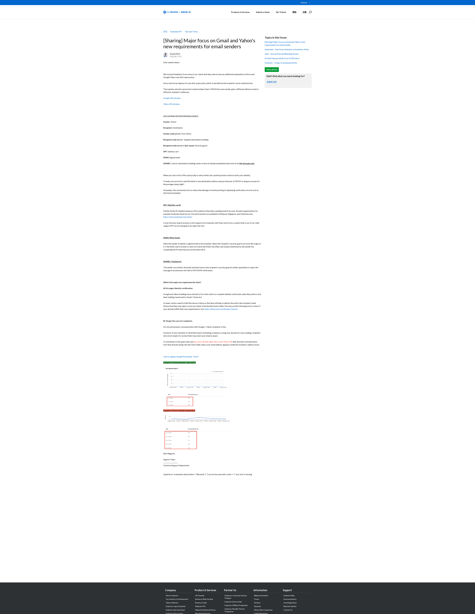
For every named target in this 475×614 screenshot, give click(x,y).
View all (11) (271, 69)
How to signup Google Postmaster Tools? (181, 356)
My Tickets (281, 12)
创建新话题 (271, 82)
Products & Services (240, 12)
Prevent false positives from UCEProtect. (282, 58)
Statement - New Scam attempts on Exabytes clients (287, 49)
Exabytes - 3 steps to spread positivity (281, 63)
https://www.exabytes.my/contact (177, 217)
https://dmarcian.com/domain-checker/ (221, 309)
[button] (310, 12)
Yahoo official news (171, 104)
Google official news (172, 98)
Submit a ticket (263, 12)
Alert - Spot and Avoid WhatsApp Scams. (282, 54)
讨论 (165, 31)
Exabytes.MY (176, 31)
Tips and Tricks (191, 31)
